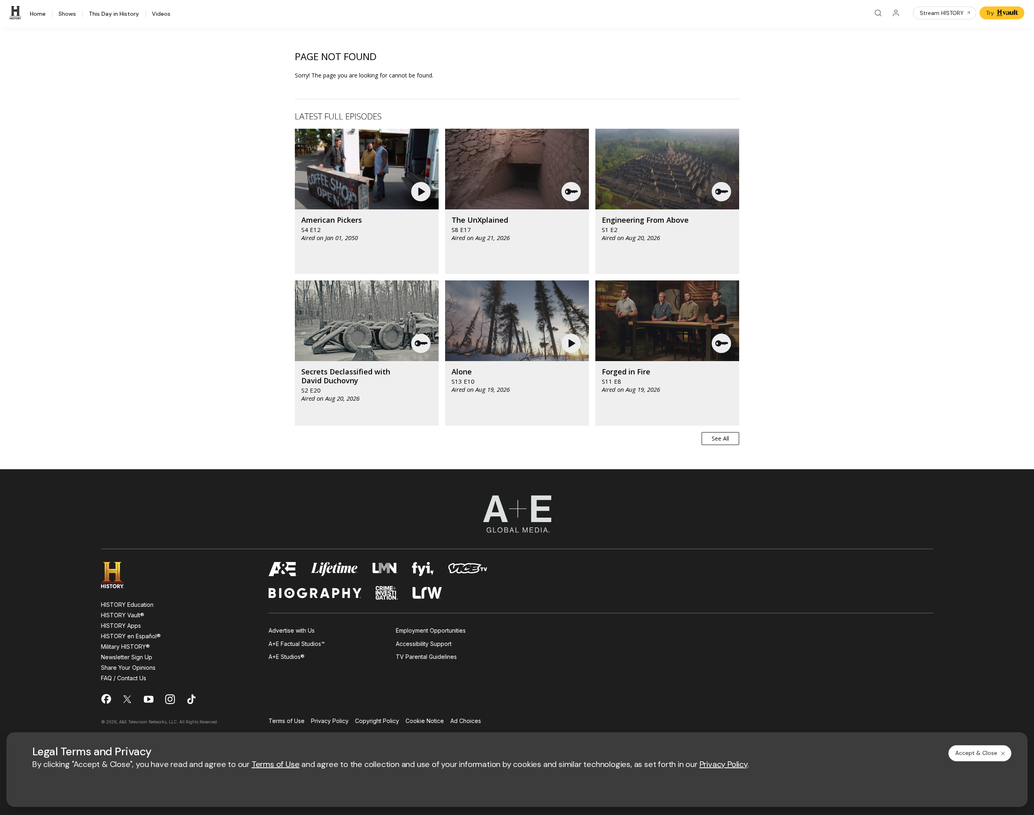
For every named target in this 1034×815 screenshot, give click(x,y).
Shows (67, 14)
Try (990, 13)
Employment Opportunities (431, 630)
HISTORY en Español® (131, 636)
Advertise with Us (292, 630)
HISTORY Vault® (122, 615)
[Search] (878, 13)
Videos (161, 14)
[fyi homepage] (423, 569)
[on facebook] (106, 699)
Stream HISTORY (942, 13)
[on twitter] (127, 699)
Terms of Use (287, 721)
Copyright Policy (377, 721)
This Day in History (114, 14)
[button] (422, 191)
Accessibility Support (424, 643)
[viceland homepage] (467, 569)
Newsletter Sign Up (126, 657)
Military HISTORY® (125, 646)
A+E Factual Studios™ (297, 643)
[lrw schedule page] (427, 593)
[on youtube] (148, 699)
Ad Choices (465, 721)
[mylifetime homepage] (334, 569)
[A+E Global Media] (517, 514)
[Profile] (896, 13)
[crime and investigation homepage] (387, 593)
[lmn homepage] (385, 569)
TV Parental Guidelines (426, 656)
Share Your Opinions (128, 667)
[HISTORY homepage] (118, 575)
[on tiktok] (191, 699)
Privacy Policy (330, 721)
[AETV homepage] (283, 569)
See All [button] (720, 438)
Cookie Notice (425, 721)
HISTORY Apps (121, 625)
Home (38, 14)
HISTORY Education (127, 604)
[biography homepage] (315, 593)
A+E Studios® (287, 656)
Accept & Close (976, 752)
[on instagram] (170, 699)
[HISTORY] (16, 13)
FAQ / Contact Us (123, 678)
